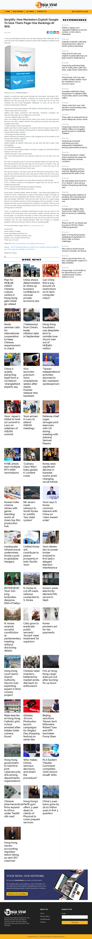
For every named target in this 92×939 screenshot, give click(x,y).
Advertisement (45, 919)
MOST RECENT (18, 11)
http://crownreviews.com (35, 225)
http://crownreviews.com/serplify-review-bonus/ (28, 243)
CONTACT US (41, 11)
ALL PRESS (30, 11)
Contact (43, 922)
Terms (42, 913)
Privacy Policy (44, 916)
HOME (8, 11)
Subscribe (75, 922)
